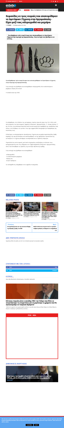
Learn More (29, 425)
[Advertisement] (32, 108)
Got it (36, 425)
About (20, 1)
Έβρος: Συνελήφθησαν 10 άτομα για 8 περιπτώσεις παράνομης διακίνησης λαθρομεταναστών (40, 10)
